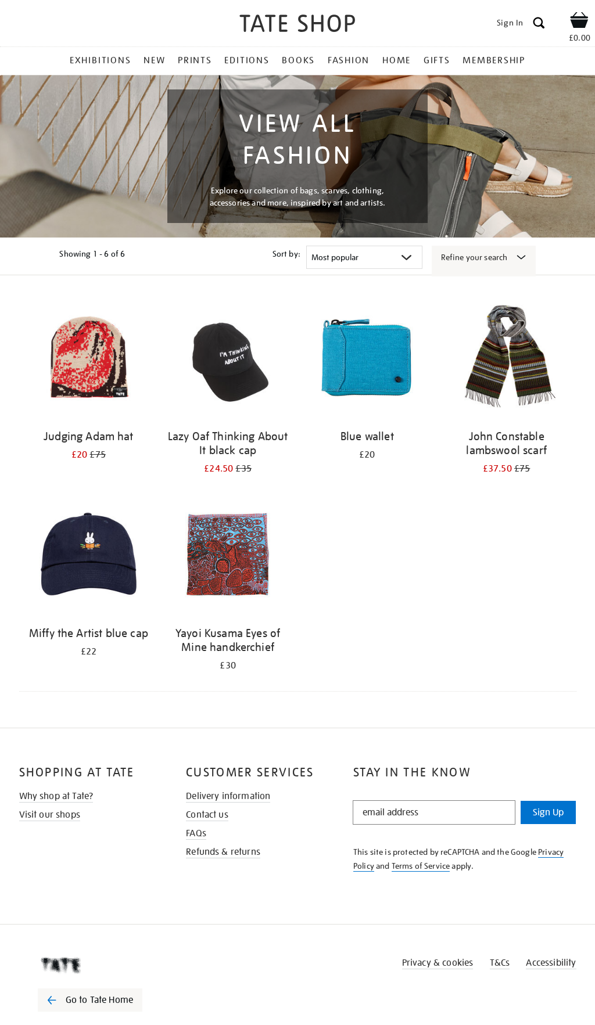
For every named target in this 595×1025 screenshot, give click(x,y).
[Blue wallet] (367, 360)
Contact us (207, 815)
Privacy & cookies (438, 963)
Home (396, 60)
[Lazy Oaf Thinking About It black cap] (228, 360)
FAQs (196, 833)
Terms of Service (421, 866)
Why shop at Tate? (56, 796)
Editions (246, 60)
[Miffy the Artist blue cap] (89, 557)
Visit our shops (49, 815)
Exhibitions (100, 60)
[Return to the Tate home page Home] (297, 25)
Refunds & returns (223, 852)
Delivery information (228, 796)
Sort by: (286, 254)
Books (298, 60)
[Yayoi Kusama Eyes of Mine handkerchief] (228, 557)
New (154, 60)
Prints (195, 60)
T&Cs (500, 963)
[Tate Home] (98, 965)
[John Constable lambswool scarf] (507, 360)
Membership (494, 60)
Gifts (437, 60)
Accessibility (551, 963)
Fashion (349, 60)
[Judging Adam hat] (89, 360)
